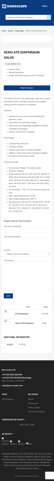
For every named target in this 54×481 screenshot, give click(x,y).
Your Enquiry (9, 260)
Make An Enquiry (27, 88)
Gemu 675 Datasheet (24, 323)
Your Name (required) (12, 226)
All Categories (8, 399)
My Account (33, 403)
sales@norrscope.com (12, 385)
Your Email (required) (12, 237)
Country (7, 250)
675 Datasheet (21, 314)
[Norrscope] (14, 8)
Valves (10, 31)
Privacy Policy (34, 407)
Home (4, 31)
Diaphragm (19, 31)
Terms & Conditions (36, 412)
